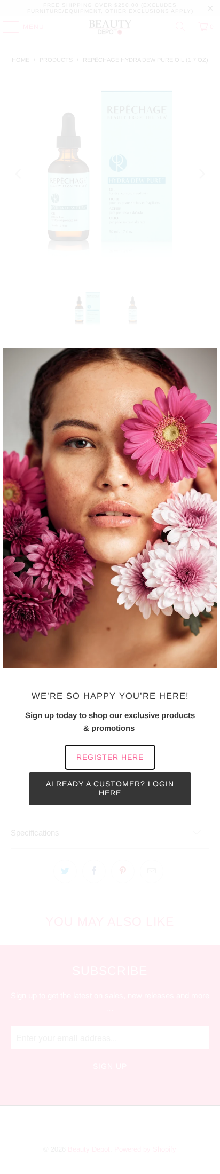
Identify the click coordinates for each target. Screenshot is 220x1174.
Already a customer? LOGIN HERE (110, 788)
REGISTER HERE (110, 757)
